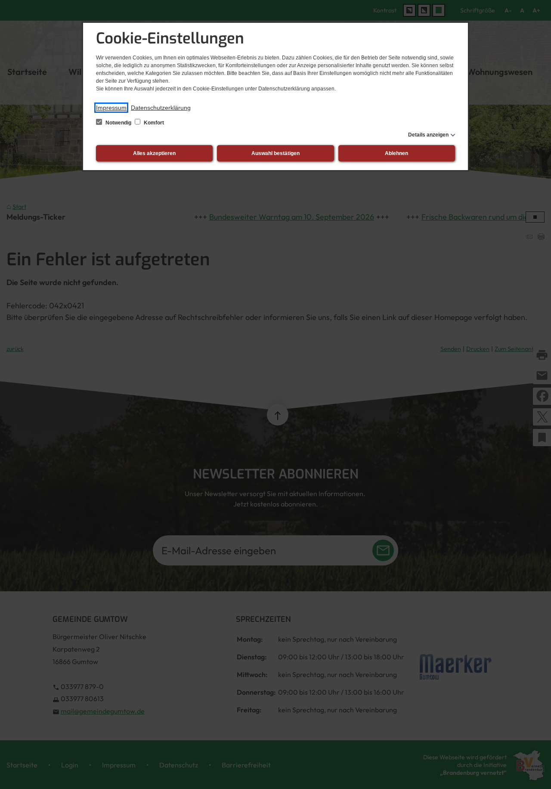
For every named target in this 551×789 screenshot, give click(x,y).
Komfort (153, 123)
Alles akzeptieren (154, 153)
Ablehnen (396, 153)
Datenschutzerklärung (161, 107)
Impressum (111, 107)
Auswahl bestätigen (275, 153)
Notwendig (118, 123)
